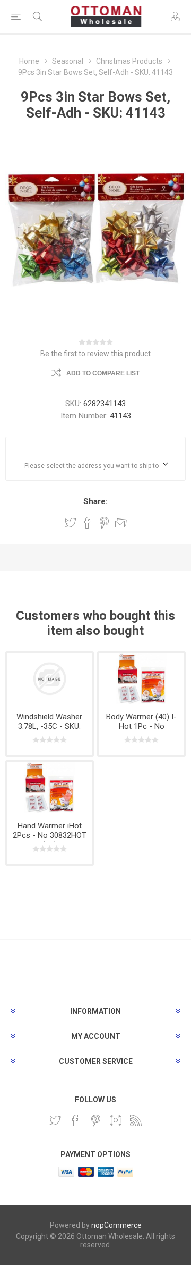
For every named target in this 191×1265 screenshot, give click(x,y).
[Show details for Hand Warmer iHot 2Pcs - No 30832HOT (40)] (49, 787)
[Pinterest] (95, 1120)
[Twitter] (55, 1120)
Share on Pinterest (104, 523)
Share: (95, 501)
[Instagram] (115, 1120)
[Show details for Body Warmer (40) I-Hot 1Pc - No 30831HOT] (141, 678)
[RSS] (135, 1120)
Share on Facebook (87, 523)
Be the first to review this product (95, 353)
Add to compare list (103, 373)
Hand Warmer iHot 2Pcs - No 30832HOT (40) (49, 835)
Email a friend (121, 523)
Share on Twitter (70, 523)
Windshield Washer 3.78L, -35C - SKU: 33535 (49, 726)
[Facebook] (75, 1120)
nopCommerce (116, 1225)
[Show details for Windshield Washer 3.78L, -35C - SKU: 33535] (49, 678)
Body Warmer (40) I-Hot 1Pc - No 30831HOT (141, 726)
